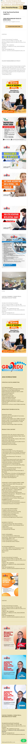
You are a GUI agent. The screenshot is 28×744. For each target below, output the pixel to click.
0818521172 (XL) (12, 730)
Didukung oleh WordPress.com (8, 742)
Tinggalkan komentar (15, 21)
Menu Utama (25, 7)
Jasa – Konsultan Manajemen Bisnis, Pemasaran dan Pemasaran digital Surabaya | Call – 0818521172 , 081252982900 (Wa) (10, 7)
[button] (23, 740)
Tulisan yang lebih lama (14, 26)
